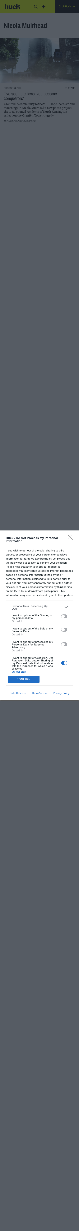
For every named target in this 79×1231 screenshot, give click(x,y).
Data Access (39, 693)
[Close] (71, 538)
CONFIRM (24, 679)
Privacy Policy (61, 693)
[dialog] (39, 615)
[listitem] (39, 607)
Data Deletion (18, 693)
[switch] (64, 616)
